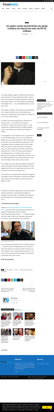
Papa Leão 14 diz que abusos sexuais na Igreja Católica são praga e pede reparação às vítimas (6, 323)
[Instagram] (46, 1)
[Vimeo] (50, 1)
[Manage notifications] (51, 409)
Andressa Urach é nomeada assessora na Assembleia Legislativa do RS (7, 290)
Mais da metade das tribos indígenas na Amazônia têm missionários (28, 290)
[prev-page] (2, 345)
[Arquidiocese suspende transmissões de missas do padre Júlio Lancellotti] (30, 331)
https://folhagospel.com (15, 300)
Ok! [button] (47, 407)
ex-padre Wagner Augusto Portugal (25, 269)
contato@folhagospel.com (23, 371)
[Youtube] (52, 1)
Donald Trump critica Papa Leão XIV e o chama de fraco (17, 338)
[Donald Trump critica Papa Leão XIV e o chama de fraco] (18, 331)
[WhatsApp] (27, 57)
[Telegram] (30, 57)
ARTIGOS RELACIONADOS (7, 309)
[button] (51, 8)
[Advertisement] (36, 5)
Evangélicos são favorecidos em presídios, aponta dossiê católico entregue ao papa (4, 339)
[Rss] (47, 364)
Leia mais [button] (36, 409)
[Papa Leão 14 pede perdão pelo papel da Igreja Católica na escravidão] (18, 316)
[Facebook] (44, 1)
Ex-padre (16, 269)
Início (2, 11)
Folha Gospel (25, 34)
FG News (6, 11)
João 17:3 (39, 109)
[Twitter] (44, 364)
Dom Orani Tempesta (9, 269)
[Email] (33, 57)
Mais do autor (18, 309)
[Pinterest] (23, 57)
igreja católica (4, 271)
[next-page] (4, 345)
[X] (48, 1)
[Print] (36, 57)
